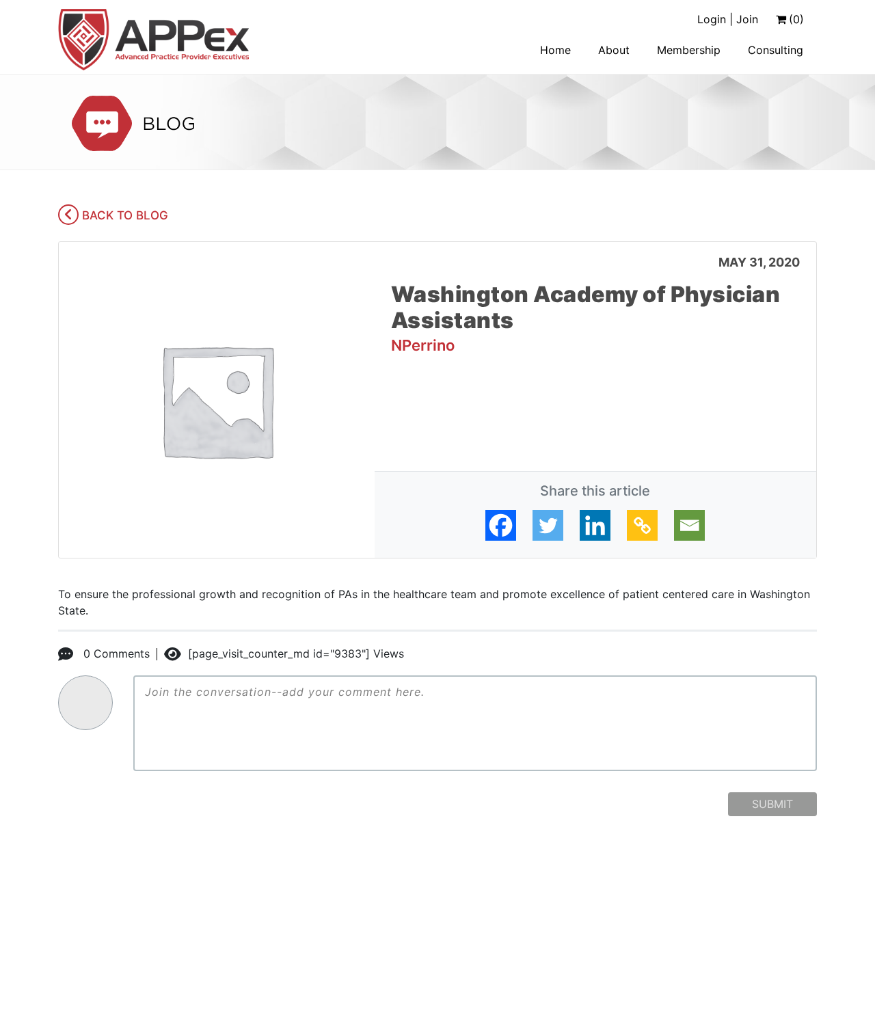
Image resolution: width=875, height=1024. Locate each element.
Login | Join (727, 19)
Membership (689, 50)
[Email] (689, 525)
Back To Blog (123, 215)
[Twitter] (548, 525)
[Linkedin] (595, 525)
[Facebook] (500, 525)
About (614, 50)
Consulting (775, 50)
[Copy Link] (642, 525)
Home (555, 50)
